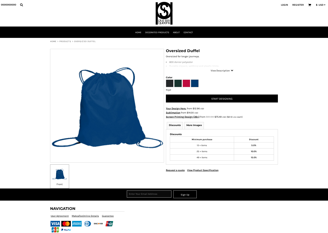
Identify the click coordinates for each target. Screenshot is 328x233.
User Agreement (60, 215)
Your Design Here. (176, 108)
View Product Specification (202, 170)
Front (60, 184)
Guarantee (108, 215)
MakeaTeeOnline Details (85, 215)
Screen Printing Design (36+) (182, 116)
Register (298, 4)
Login (284, 4)
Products (65, 41)
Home (53, 41)
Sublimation (173, 112)
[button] (21, 4)
